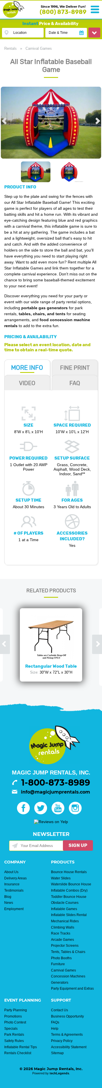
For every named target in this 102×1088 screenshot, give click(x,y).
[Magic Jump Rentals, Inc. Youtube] (60, 813)
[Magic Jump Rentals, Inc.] (13, 16)
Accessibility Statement (68, 1047)
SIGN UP (78, 845)
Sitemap (57, 1053)
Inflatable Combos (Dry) (69, 890)
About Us (11, 872)
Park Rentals (14, 1035)
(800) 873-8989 (63, 12)
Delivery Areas (15, 878)
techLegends (59, 1073)
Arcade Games (62, 940)
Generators (59, 983)
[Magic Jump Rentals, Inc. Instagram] (77, 813)
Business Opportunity (67, 1016)
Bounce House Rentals (69, 872)
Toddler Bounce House (68, 897)
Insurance (12, 884)
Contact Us (59, 1010)
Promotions (13, 1016)
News (8, 903)
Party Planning (15, 1010)
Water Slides (61, 878)
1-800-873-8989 (55, 782)
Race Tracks (60, 933)
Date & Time (58, 33)
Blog (7, 897)
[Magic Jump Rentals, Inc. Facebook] (25, 813)
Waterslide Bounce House (71, 884)
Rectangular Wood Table (51, 666)
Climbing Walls (62, 927)
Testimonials (14, 890)
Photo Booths (61, 958)
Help (54, 1029)
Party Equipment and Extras (72, 989)
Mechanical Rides (65, 921)
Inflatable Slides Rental (69, 915)
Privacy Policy (62, 1041)
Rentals (10, 48)
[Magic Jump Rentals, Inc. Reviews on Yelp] (51, 821)
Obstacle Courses (64, 903)
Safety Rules (14, 1041)
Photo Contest (15, 1022)
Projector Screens (64, 946)
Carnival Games (39, 48)
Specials (11, 1029)
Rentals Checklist (17, 1053)
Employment (14, 909)
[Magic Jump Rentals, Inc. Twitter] (42, 813)
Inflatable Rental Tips (20, 1047)
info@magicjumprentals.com (55, 792)
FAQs (55, 1022)
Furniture (58, 964)
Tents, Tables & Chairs (68, 952)
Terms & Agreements (67, 1035)
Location (20, 33)
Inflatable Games (64, 909)
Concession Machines (68, 976)
